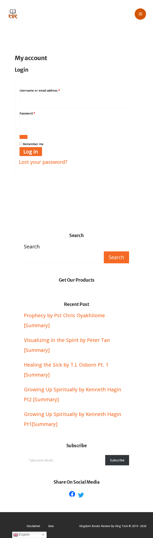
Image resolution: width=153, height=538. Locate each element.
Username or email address (46, 90)
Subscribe (117, 460)
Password (33, 113)
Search (32, 246)
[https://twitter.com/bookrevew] (80, 495)
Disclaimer (33, 526)
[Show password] (23, 137)
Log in (31, 151)
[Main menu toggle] (140, 14)
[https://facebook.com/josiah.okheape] (72, 494)
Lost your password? (43, 161)
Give (51, 526)
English (24, 534)
